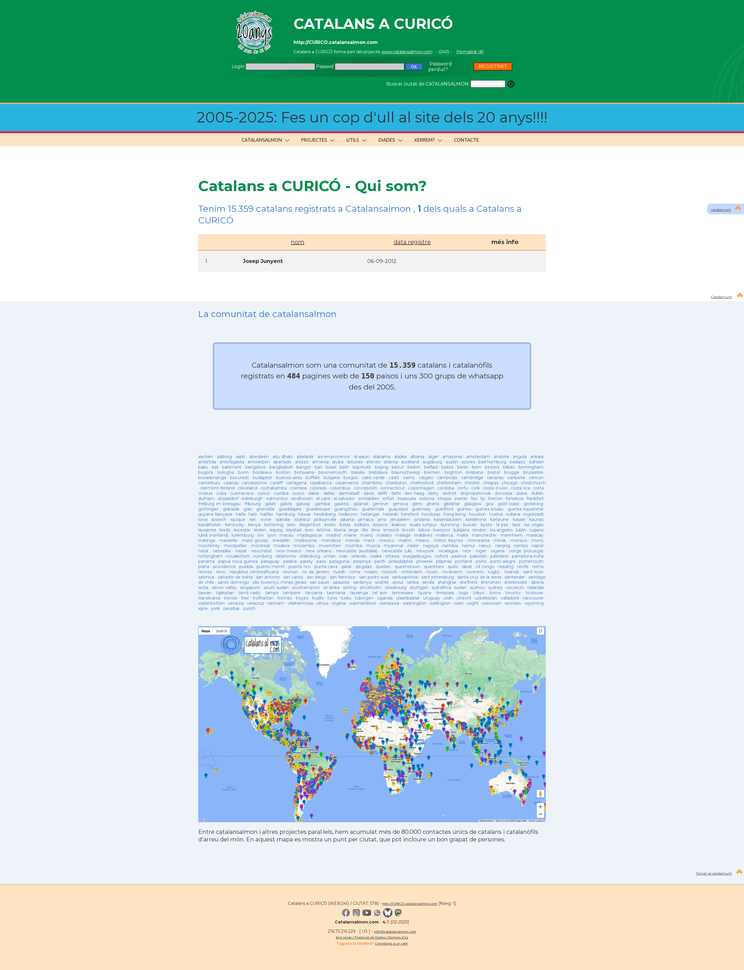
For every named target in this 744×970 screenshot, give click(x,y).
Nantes (521, 545)
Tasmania (336, 592)
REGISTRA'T (493, 66)
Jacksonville (325, 519)
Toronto (513, 592)
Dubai (521, 493)
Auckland (410, 461)
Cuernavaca (241, 493)
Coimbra (298, 488)
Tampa (271, 592)
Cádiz (394, 477)
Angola (520, 456)
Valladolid (510, 598)
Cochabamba (273, 488)
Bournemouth (333, 472)
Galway (303, 503)
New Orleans (318, 550)
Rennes (205, 571)
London (480, 530)
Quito (453, 566)
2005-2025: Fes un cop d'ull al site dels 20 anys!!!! (372, 117)
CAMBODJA (447, 477)
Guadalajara (290, 509)
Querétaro (434, 566)
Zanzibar (231, 608)
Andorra (501, 456)
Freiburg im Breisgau (219, 503)
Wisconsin (491, 603)
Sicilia (203, 587)
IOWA (203, 519)
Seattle (382, 582)
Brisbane (474, 472)
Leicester (242, 530)
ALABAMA (381, 456)
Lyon (272, 535)
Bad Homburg (492, 461)
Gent (417, 503)
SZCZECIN (515, 587)
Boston (283, 472)
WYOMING (534, 603)
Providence (224, 566)
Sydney (495, 587)
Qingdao (363, 566)
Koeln (330, 524)
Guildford (444, 509)
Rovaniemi (452, 571)
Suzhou (477, 587)
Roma (355, 571)
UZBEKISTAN (486, 598)
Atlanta (391, 461)
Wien (459, 603)
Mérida (352, 540)
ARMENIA (320, 461)
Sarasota (341, 582)
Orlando (358, 556)
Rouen (432, 571)
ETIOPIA (444, 498)
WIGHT (473, 603)
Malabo (384, 535)
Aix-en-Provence (333, 456)
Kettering (273, 524)
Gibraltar (451, 503)
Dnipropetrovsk (475, 493)
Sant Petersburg (437, 577)
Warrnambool (362, 603)
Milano (422, 540)
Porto (481, 561)
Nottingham (210, 556)
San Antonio (268, 577)
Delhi (396, 493)
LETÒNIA (323, 530)
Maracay (534, 535)
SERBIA (413, 582)
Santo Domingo (233, 582)
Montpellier (235, 545)
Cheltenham (449, 482)
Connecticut (392, 488)
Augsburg (432, 461)
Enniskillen (368, 498)
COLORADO (318, 488)
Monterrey (209, 545)
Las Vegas (533, 524)
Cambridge (472, 477)
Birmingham (530, 467)
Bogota (205, 472)
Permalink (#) (470, 51)
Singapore (250, 587)
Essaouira (406, 498)
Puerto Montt (271, 566)
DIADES (386, 140)
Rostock (389, 571)
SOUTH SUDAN (276, 587)
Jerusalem (400, 519)
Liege (354, 530)
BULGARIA (332, 477)
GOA (489, 503)
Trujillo (318, 598)
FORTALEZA (514, 498)
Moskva (281, 545)
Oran (343, 556)
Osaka (376, 556)
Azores (468, 461)
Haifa (240, 514)
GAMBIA (322, 503)
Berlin (462, 467)
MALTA (462, 535)
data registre (412, 242)
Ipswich (219, 519)
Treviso (230, 598)
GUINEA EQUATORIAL (525, 509)
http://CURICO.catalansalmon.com (409, 903)
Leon (310, 530)
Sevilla (428, 582)
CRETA (538, 488)
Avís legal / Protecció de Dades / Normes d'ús (372, 937)
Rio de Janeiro (315, 571)
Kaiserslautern (448, 519)
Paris (321, 561)
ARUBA (338, 461)
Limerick (391, 530)
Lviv (260, 535)
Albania (417, 456)
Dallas (329, 493)
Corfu (462, 488)
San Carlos (293, 577)
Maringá (206, 540)
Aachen (205, 456)
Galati (270, 503)
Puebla (246, 566)
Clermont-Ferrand (217, 488)
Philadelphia (401, 561)
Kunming (450, 524)
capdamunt (721, 209)
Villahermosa (300, 603)
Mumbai (353, 545)
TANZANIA (313, 592)
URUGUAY (431, 598)
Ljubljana (461, 530)
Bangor (303, 467)
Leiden (260, 530)
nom (297, 242)
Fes (474, 498)
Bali (215, 467)
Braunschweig (405, 472)
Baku (203, 467)
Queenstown (407, 566)
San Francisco (343, 577)
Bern (476, 467)
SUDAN (460, 587)
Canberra (516, 477)
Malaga (402, 535)
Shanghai (447, 582)
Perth (379, 561)
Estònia (426, 498)
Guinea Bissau (489, 509)
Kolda (345, 524)
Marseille (228, 540)
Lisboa (424, 530)
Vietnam (275, 603)
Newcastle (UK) (397, 550)
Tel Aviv (379, 592)
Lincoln (408, 530)
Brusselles (533, 472)
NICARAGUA (448, 550)
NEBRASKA (222, 550)
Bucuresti (239, 477)
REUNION (290, 571)
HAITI (252, 514)
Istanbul (302, 519)
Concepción (365, 488)
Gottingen (208, 509)
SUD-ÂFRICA (441, 587)
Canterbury (209, 482)
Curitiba (281, 493)
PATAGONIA (339, 561)
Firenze (495, 498)
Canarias (495, 477)
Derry (433, 493)
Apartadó (282, 461)
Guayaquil (398, 509)
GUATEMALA (373, 509)
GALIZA (286, 503)
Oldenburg (309, 556)
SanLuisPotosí (405, 577)
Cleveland (247, 488)
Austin (452, 461)
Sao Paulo (319, 582)
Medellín (281, 540)
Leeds (224, 530)
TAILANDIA (535, 587)
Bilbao (509, 467)
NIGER (481, 550)
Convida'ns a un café (391, 943)
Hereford (410, 514)
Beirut (398, 467)
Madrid (333, 535)
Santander (515, 577)
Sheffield (468, 582)
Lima (375, 530)
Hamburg (285, 514)
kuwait (470, 524)
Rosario (371, 571)
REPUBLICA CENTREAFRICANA (254, 571)
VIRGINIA (339, 603)
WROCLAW (513, 603)
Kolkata (362, 524)
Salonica (206, 577)
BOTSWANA (304, 472)
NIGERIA (498, 550)
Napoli (537, 545)
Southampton (306, 587)
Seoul (397, 582)
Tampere (292, 592)
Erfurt (388, 498)
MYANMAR (394, 545)
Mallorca (444, 535)
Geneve (380, 503)
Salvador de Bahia (235, 577)
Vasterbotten (211, 603)
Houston (477, 514)
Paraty (306, 561)
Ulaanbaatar (408, 598)
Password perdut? (440, 66)
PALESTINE (499, 556)
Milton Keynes (448, 540)
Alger (433, 456)
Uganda (385, 598)
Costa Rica (520, 488)
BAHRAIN (536, 461)
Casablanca (321, 482)
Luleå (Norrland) (213, 535)
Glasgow (472, 503)
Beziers (492, 467)
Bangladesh (281, 467)
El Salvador (344, 498)
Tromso (284, 598)
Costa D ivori (495, 488)
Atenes (373, 461)
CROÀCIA (205, 493)
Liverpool (441, 530)
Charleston (396, 482)
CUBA (221, 493)
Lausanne (207, 530)
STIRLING (349, 587)
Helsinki (390, 514)
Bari (318, 467)
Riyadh (339, 571)
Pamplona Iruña (528, 556)
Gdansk (360, 503)
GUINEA (464, 509)
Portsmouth (531, 561)
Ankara (536, 456)
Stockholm (370, 587)
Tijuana (424, 592)
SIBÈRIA (537, 582)
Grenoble (265, 509)
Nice (467, 550)
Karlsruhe (499, 519)
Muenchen (330, 545)
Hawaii (304, 514)
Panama (206, 561)
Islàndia (283, 519)
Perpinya (362, 561)
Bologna (225, 472)
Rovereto (475, 571)
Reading (506, 566)
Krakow (399, 524)
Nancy (485, 545)
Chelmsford (421, 482)
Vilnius (322, 603)
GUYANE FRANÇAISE (216, 514)
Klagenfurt (310, 524)
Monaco (518, 540)
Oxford (441, 556)
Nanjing (502, 545)
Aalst (240, 456)
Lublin (521, 530)
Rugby (494, 571)
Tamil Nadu (249, 592)
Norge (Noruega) (526, 550)
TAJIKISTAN (225, 592)
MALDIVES (423, 535)
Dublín (537, 493)
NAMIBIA (450, 545)
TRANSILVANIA (209, 598)
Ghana (432, 503)
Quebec (383, 566)
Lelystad (293, 530)
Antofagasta (232, 461)
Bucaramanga (212, 477)
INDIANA (513, 514)
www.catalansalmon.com (407, 51)
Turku (346, 598)
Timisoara (445, 592)
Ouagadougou (417, 556)
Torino (495, 592)
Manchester (484, 535)
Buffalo (313, 477)
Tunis (332, 598)
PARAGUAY (270, 561)
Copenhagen (421, 488)
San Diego (316, 577)
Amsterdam (478, 456)
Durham (206, 498)
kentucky (234, 524)
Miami (404, 540)
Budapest (262, 477)
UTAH (448, 598)
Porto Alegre (503, 561)
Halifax (266, 514)
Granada (231, 509)
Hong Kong (454, 514)
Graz (248, 509)
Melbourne (306, 540)
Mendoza (331, 540)
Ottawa (392, 556)
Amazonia (452, 456)
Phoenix (424, 561)
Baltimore (232, 467)
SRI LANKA (331, 587)
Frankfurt (535, 498)
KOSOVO (380, 524)
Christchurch (533, 482)
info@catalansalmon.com (395, 931)
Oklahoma (286, 556)
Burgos (351, 477)
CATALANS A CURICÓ (373, 24)
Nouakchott (238, 556)
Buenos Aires (289, 477)
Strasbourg (395, 587)
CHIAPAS (490, 482)
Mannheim (511, 535)
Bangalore (255, 467)
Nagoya (430, 545)
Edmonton (277, 498)
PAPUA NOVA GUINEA (237, 561)
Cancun (536, 477)
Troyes (302, 598)
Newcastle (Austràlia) (356, 550)
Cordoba (445, 488)
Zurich (249, 608)
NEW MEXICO (288, 550)
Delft (382, 493)
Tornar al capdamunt (714, 873)
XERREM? (424, 140)
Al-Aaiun (361, 456)
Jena (382, 519)
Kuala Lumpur (423, 524)
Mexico (386, 540)
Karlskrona (476, 519)
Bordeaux (262, 472)
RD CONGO (485, 566)
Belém (414, 467)
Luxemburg (243, 535)
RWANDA (511, 571)
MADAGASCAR (309, 535)
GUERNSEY (421, 509)
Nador (413, 545)
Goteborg (533, 503)
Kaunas (536, 519)
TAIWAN (205, 592)
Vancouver (533, 598)
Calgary (426, 477)
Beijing (381, 467)
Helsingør (370, 514)
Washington (414, 603)
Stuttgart (419, 587)
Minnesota (478, 540)
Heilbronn (348, 514)
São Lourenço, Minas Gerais (279, 582)
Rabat (467, 566)
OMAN (330, 556)
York (215, 608)
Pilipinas (444, 561)
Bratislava (378, 472)
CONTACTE (466, 140)
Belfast (431, 467)
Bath (344, 467)
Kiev (291, 524)
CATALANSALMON (262, 140)
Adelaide (305, 456)
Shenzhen (491, 582)
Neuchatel (261, 550)
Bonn (243, 472)
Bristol (494, 472)
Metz (369, 540)
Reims (537, 566)
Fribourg (253, 503)
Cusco (298, 493)
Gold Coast (509, 503)
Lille (365, 530)
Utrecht (463, 598)
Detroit (449, 493)
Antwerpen (259, 461)
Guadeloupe (318, 509)
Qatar (346, 566)
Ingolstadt (533, 514)
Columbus (340, 488)
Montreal (260, 545)
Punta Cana (325, 566)
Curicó (263, 493)
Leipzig (276, 530)
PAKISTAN (478, 556)
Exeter (461, 498)
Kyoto (486, 524)
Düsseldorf (228, 498)
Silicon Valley (224, 587)
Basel (331, 467)
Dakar (313, 493)
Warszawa (389, 603)
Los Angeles (501, 530)
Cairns (409, 477)
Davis (369, 493)
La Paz (502, 524)
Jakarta (347, 519)
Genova (400, 503)
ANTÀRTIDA (207, 461)
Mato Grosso (255, 540)
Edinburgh (252, 498)
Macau (287, 535)
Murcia (373, 545)
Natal (203, 550)
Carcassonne (254, 482)
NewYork (425, 550)
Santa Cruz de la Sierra (479, 577)
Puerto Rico (300, 566)
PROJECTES (314, 140)
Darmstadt (349, 493)
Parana (290, 561)
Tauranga (359, 592)
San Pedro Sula (374, 577)
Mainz (366, 535)
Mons (537, 540)
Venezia (236, 603)
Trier (245, 598)
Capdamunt (721, 297)
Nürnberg (262, 556)
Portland (463, 561)
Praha (203, 566)
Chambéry (372, 482)
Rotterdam (411, 571)
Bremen (432, 472)
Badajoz (517, 461)
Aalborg (224, 456)
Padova (459, 556)
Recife (523, 566)
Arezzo (302, 461)
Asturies (355, 461)
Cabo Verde (373, 477)
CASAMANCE (347, 482)
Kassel (519, 519)
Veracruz (255, 603)
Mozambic (304, 545)
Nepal (240, 550)
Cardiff (276, 482)
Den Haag (414, 493)
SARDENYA (362, 582)
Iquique (237, 519)
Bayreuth (362, 467)
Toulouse (534, 592)
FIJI (482, 498)
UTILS (352, 140)
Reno (221, 571)
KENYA (254, 524)
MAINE (350, 535)
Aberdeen (259, 456)
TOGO (463, 592)
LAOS (516, 524)
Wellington (440, 603)
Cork (475, 488)
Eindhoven (302, 498)
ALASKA (400, 456)
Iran (252, 519)
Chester (472, 482)
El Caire (323, 498)
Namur (468, 545)
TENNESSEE (402, 592)
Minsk (500, 540)
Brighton (453, 472)
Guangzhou (346, 509)
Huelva (496, 514)
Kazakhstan (209, 524)
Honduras (431, 514)
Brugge (511, 472)
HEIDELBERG (325, 514)
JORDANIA (422, 519)
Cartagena (296, 482)
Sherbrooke (515, 582)
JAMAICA (365, 519)
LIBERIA (340, 530)
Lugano (537, 530)
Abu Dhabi (283, 456)
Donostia (503, 493)
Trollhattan (263, 598)
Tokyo (478, 592)
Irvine (266, 519)
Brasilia (357, 472)
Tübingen (364, 598)
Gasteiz (341, 503)
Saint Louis (533, 571)
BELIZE (447, 467)
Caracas (230, 482)
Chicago (510, 482)
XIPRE (203, 608)
